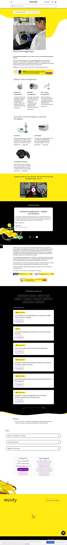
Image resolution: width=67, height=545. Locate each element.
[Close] (64, 542)
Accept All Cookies (50, 542)
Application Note (23, 295)
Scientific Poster (47, 299)
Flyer (47, 295)
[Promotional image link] (33, 72)
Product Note (37, 299)
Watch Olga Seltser (19, 222)
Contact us (47, 2)
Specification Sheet (28, 302)
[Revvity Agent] (63, 533)
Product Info (27, 299)
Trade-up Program (28, 262)
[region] (33, 542)
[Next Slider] (37, 237)
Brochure (32, 295)
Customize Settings (59, 542)
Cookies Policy (27, 543)
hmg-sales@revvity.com (42, 67)
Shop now (25, 144)
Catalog (40, 295)
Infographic (18, 299)
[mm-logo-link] (33, 2)
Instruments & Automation (23, 12)
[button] (52, 2)
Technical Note (40, 302)
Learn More (19, 321)
